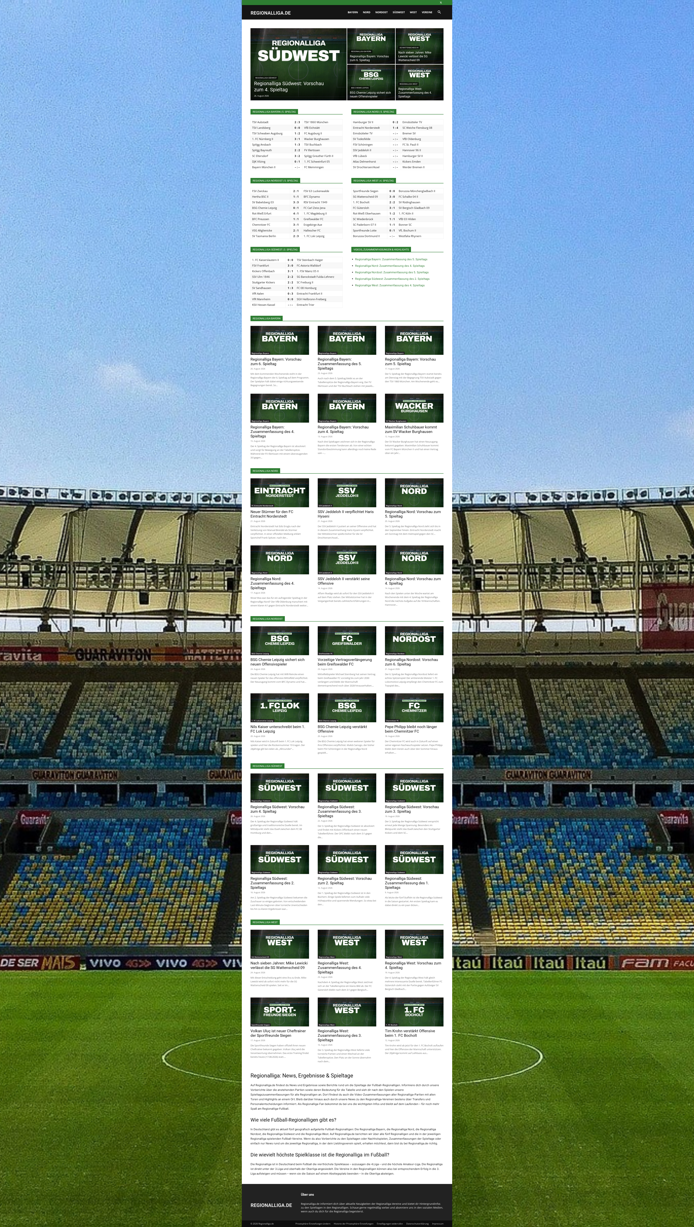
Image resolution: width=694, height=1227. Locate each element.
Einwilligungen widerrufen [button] (390, 1223)
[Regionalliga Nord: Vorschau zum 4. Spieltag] (414, 559)
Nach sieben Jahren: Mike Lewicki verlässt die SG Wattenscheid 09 (279, 965)
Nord (366, 12)
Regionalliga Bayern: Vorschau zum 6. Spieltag (275, 361)
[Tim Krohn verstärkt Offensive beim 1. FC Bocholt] (414, 1012)
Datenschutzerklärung (417, 1223)
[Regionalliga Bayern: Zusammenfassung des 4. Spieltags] (279, 408)
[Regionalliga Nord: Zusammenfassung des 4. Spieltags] (279, 559)
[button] (439, 12)
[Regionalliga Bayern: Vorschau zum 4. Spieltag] (347, 408)
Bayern (353, 12)
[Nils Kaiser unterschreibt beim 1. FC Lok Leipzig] (279, 707)
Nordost (381, 12)
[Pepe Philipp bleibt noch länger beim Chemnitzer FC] (414, 707)
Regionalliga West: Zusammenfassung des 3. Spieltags (340, 1035)
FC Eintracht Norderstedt (262, 505)
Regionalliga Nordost (395, 653)
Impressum (438, 1223)
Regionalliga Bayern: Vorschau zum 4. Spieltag (343, 429)
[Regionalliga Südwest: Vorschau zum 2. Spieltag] (347, 859)
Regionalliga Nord (394, 505)
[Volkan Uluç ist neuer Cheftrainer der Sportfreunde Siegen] (279, 1012)
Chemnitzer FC (392, 720)
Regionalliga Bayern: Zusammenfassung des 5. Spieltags (391, 259)
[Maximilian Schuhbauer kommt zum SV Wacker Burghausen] (414, 408)
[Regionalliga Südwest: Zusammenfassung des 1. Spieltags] (414, 859)
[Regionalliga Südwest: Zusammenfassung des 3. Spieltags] (347, 787)
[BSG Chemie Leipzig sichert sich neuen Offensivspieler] (371, 82)
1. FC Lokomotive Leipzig (262, 720)
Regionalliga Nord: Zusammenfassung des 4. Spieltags (390, 265)
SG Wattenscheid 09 (409, 48)
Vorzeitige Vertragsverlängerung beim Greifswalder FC (345, 662)
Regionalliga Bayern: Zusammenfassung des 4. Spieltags (272, 431)
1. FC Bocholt (391, 1025)
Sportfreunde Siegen (261, 1025)
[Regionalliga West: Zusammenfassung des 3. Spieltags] (347, 1012)
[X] (441, 2)
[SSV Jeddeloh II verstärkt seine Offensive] (347, 559)
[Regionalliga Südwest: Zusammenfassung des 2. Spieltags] (279, 859)
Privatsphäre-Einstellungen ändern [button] (312, 1223)
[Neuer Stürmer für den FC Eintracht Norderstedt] (279, 492)
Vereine (427, 12)
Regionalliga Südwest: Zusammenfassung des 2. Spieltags (392, 278)
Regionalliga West (408, 84)
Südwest (399, 12)
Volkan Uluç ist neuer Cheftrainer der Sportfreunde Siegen (278, 1033)
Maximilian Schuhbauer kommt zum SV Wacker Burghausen (411, 429)
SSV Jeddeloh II (325, 505)
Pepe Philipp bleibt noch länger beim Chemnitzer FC (411, 729)
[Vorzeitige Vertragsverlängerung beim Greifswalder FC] (347, 640)
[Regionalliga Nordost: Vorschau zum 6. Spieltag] (414, 640)
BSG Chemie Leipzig (360, 88)
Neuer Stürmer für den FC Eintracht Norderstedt (271, 514)
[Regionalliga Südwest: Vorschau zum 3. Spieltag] (414, 787)
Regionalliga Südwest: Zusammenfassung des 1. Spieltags (407, 883)
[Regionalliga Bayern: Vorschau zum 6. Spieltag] (371, 46)
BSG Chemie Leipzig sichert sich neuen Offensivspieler (277, 662)
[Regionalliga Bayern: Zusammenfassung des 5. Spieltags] (347, 340)
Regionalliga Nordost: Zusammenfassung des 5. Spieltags (392, 272)
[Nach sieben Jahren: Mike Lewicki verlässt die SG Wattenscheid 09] (279, 944)
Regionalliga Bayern (361, 51)
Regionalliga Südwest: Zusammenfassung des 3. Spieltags (340, 811)
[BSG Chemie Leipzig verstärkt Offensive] (347, 707)
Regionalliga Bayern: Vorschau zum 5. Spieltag (410, 361)
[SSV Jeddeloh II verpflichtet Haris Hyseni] (347, 492)
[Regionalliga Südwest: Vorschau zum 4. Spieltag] (298, 70)
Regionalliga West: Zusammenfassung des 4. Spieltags (390, 285)
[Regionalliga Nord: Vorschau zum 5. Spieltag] (414, 492)
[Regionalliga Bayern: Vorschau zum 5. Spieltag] (414, 340)
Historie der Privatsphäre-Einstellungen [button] (353, 1223)
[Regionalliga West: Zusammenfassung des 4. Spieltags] (420, 82)
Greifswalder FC (326, 653)
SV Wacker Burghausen (396, 421)
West (413, 12)
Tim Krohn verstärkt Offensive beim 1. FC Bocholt (410, 1033)
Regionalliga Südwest (266, 78)
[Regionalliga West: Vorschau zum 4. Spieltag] (414, 944)
